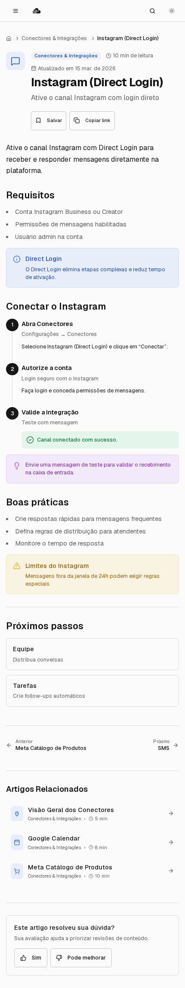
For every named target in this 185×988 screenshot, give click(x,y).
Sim (36, 957)
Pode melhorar (87, 957)
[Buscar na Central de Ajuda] (152, 10)
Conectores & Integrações (54, 38)
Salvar (54, 120)
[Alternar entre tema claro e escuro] (172, 11)
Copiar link (98, 120)
